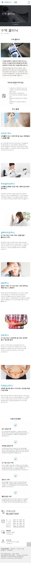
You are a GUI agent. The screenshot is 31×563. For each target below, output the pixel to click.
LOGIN (15, 2)
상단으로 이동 (29, 544)
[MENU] (29, 2)
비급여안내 (12, 548)
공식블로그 (3, 550)
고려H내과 (7, 2)
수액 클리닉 (15, 24)
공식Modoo (9, 550)
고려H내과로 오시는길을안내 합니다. (12, 541)
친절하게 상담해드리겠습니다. (10, 532)
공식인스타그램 (20, 548)
